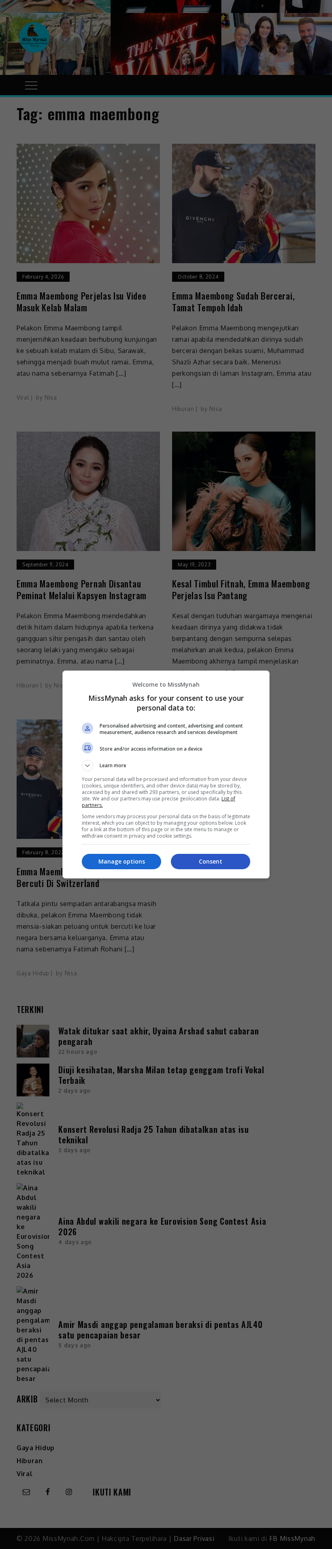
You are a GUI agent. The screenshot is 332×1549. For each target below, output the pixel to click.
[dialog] (166, 774)
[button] (166, 765)
